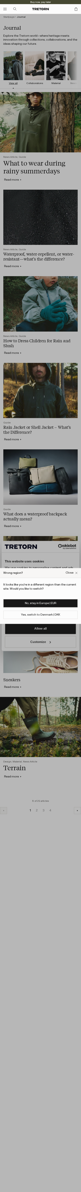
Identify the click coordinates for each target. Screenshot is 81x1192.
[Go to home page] (40, 9)
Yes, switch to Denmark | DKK (40, 615)
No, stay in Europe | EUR (40, 603)
